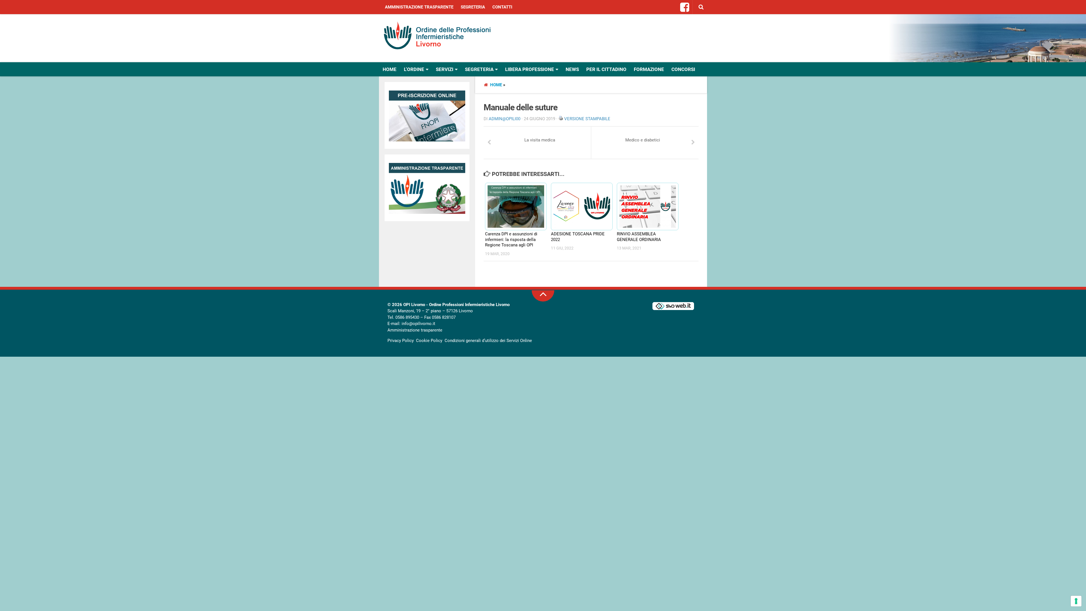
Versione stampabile (587, 118)
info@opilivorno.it (418, 323)
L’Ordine (414, 69)
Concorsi (683, 69)
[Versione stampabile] (561, 118)
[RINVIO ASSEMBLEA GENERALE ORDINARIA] (645, 206)
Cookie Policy (429, 340)
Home (390, 69)
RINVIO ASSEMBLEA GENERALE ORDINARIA (639, 236)
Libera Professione (529, 69)
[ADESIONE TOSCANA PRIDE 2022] (579, 206)
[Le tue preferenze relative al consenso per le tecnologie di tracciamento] (1076, 601)
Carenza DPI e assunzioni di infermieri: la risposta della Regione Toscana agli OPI (511, 239)
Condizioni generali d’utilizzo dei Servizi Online (488, 340)
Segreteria (473, 7)
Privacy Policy (400, 340)
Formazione (649, 69)
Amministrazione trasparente (419, 7)
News (572, 69)
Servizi (444, 69)
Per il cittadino (606, 69)
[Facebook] (685, 7)
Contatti (502, 7)
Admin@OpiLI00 (504, 118)
